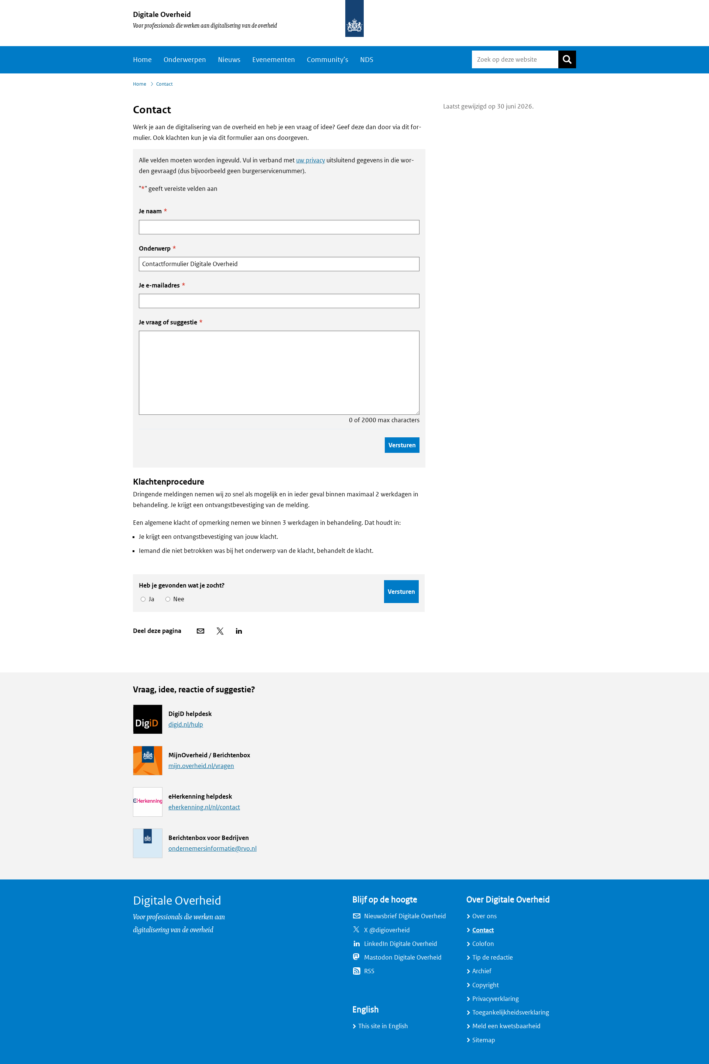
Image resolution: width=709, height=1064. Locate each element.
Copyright (485, 985)
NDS (366, 59)
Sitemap (483, 1040)
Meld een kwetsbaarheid (506, 1026)
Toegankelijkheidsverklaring (510, 1012)
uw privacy (310, 160)
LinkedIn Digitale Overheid (400, 944)
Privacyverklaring (495, 999)
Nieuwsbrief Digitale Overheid (405, 916)
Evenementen (273, 59)
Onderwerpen (185, 59)
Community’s (327, 59)
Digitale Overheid (162, 14)
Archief (481, 971)
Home (142, 59)
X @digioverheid (387, 930)
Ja (150, 599)
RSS (369, 971)
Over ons (484, 916)
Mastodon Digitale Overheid (403, 957)
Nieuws (229, 59)
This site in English (383, 1026)
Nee (177, 599)
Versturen (402, 445)
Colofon (483, 944)
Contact (483, 930)
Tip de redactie (492, 957)
